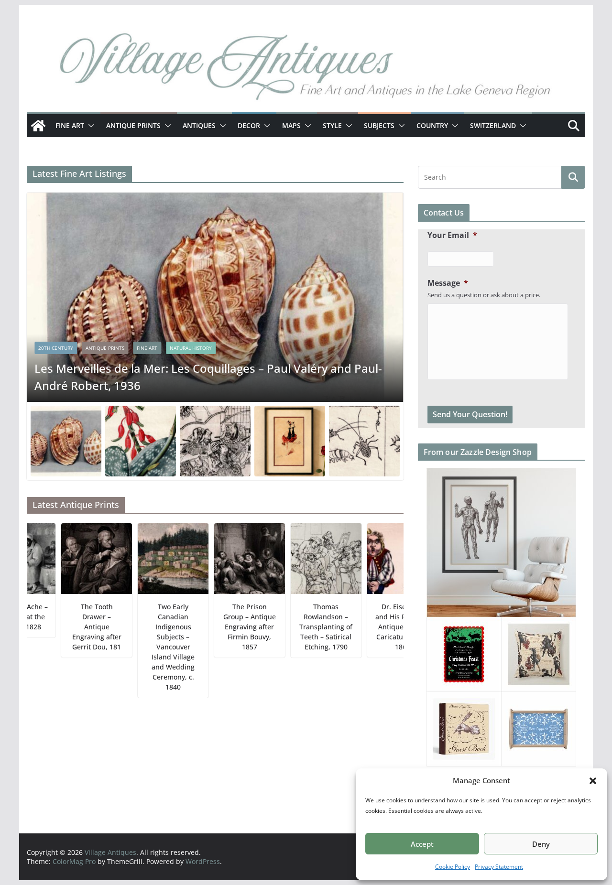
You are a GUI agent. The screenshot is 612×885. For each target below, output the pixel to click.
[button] (593, 781)
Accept (422, 844)
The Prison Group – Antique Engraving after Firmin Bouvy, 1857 (227, 626)
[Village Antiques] (306, 69)
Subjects (379, 125)
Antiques (199, 125)
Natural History (191, 348)
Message (447, 283)
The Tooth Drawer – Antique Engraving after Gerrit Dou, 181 (73, 626)
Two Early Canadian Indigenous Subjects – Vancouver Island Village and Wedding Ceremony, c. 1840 (150, 646)
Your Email (452, 235)
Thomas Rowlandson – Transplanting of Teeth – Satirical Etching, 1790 (303, 626)
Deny (541, 844)
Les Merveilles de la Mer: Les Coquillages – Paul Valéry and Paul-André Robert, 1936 (208, 376)
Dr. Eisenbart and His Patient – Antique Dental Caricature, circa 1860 (380, 626)
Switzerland (493, 125)
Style (332, 125)
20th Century (55, 348)
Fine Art (69, 125)
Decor (249, 125)
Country (432, 125)
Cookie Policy (452, 867)
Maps (291, 125)
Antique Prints (133, 125)
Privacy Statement (499, 867)
